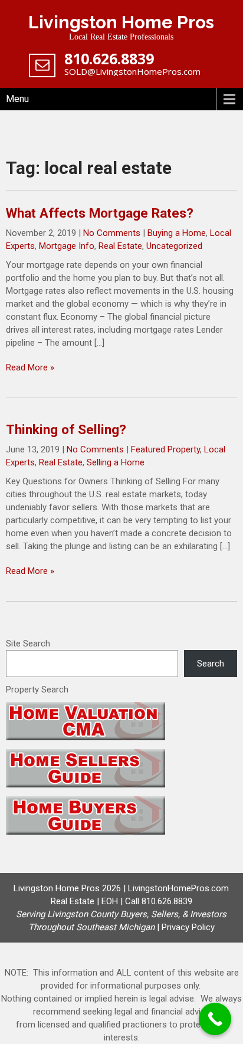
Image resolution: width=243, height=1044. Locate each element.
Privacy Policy (188, 927)
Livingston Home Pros (121, 22)
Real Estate (120, 246)
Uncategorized (174, 246)
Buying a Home (176, 233)
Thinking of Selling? (66, 429)
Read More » (30, 367)
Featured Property (165, 449)
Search (210, 663)
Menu (17, 98)
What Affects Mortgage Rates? (99, 213)
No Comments (111, 233)
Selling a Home (116, 462)
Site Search (28, 643)
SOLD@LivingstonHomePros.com (132, 71)
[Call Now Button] (215, 1019)
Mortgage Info (66, 246)
